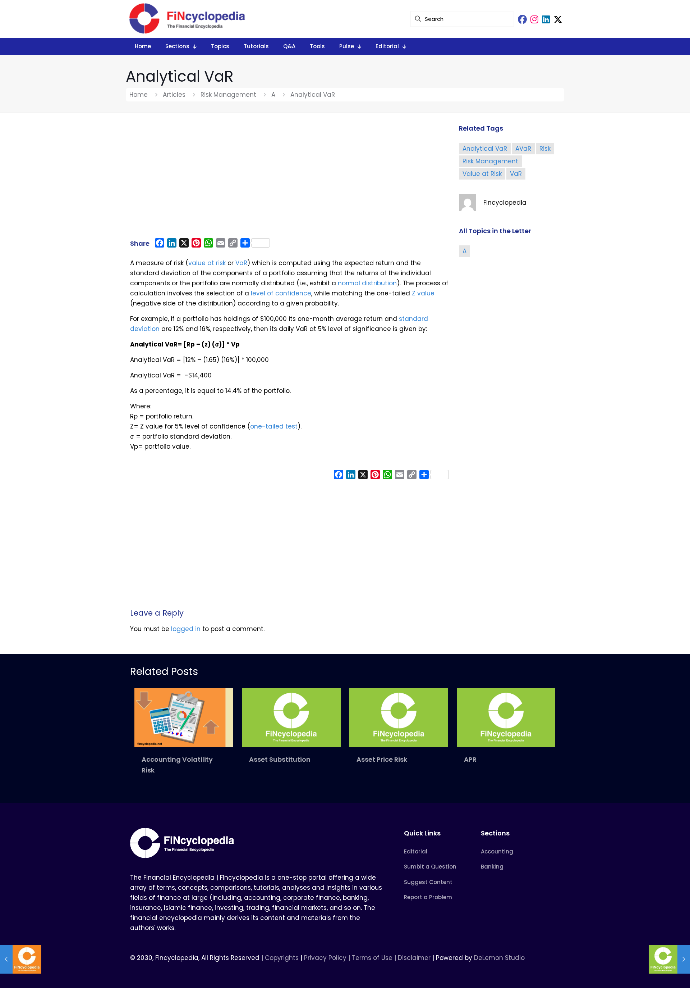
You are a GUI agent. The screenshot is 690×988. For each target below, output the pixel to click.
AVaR (523, 148)
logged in (186, 629)
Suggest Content (428, 882)
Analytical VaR (485, 148)
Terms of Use (372, 957)
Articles (174, 94)
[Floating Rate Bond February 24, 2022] (20, 959)
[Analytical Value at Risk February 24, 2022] (669, 959)
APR (470, 759)
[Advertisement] (290, 178)
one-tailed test (274, 426)
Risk (545, 148)
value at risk (207, 263)
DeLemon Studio (499, 957)
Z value (423, 293)
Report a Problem (428, 897)
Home (138, 94)
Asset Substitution (279, 759)
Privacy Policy (325, 957)
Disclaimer (414, 957)
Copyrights (282, 957)
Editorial (415, 851)
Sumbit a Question (430, 866)
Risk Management (228, 94)
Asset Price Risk (381, 759)
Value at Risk (482, 173)
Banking (492, 866)
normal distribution (367, 283)
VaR (241, 263)
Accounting (497, 851)
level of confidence (281, 293)
